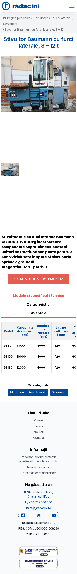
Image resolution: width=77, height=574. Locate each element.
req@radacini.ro (40, 508)
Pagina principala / (19, 18)
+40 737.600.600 (40, 502)
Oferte (38, 420)
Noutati (39, 432)
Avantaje (38, 313)
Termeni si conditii (39, 467)
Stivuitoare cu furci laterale (52, 18)
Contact (38, 437)
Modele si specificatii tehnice (38, 295)
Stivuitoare (10, 23)
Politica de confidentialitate (38, 473)
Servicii (38, 426)
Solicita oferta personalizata (38, 279)
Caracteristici (38, 304)
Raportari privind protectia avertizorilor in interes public (38, 459)
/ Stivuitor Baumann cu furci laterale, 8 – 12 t (34, 29)
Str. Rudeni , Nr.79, (39, 494)
